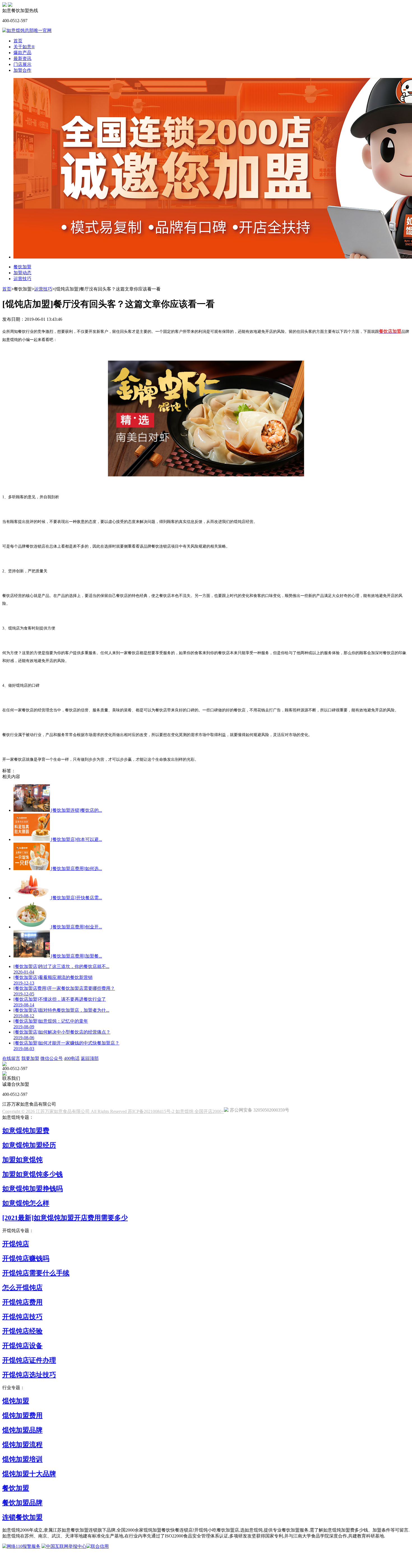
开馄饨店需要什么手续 (36, 1273)
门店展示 (22, 64)
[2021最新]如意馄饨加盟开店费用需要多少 (65, 1217)
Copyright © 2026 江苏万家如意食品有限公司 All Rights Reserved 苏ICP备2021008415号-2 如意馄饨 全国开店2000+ (113, 1111)
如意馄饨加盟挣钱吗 (32, 1188)
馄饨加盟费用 (22, 1415)
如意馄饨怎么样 (25, 1203)
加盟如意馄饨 (22, 1159)
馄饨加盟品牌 (22, 1430)
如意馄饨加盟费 (25, 1130)
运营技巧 (22, 278)
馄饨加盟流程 (22, 1444)
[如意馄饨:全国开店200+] (4, 5)
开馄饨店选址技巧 (29, 1374)
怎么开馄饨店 (22, 1287)
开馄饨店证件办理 (29, 1360)
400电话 (72, 1058)
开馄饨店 (15, 1244)
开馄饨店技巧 (22, 1316)
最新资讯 (22, 58)
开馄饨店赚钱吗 (25, 1258)
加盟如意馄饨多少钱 (32, 1174)
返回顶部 (90, 1058)
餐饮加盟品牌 (22, 1502)
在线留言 (11, 1058)
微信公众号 (51, 1058)
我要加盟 (30, 1058)
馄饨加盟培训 (22, 1459)
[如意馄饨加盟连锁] (10, 5)
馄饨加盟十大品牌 (29, 1473)
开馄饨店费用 (22, 1302)
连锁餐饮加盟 (22, 1517)
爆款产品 (22, 52)
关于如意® (24, 46)
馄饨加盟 (15, 1401)
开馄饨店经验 (22, 1331)
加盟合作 (22, 70)
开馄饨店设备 (22, 1345)
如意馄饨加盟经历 (29, 1145)
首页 (17, 40)
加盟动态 (22, 272)
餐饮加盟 (22, 266)
